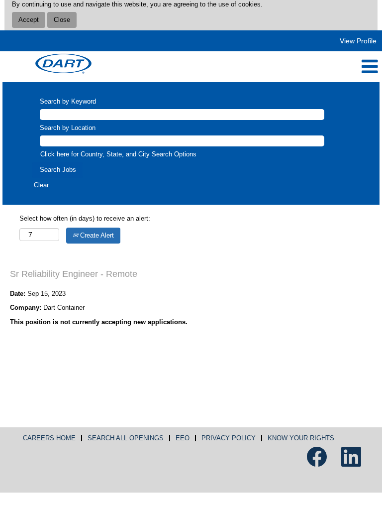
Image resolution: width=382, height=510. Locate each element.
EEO (183, 438)
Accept (28, 19)
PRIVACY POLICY (228, 438)
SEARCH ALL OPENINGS (126, 438)
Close (62, 19)
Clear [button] (41, 185)
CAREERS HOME (49, 438)
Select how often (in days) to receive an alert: (84, 218)
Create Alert (96, 235)
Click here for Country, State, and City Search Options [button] (118, 154)
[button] (254, 66)
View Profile (358, 41)
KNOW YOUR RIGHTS (301, 438)
